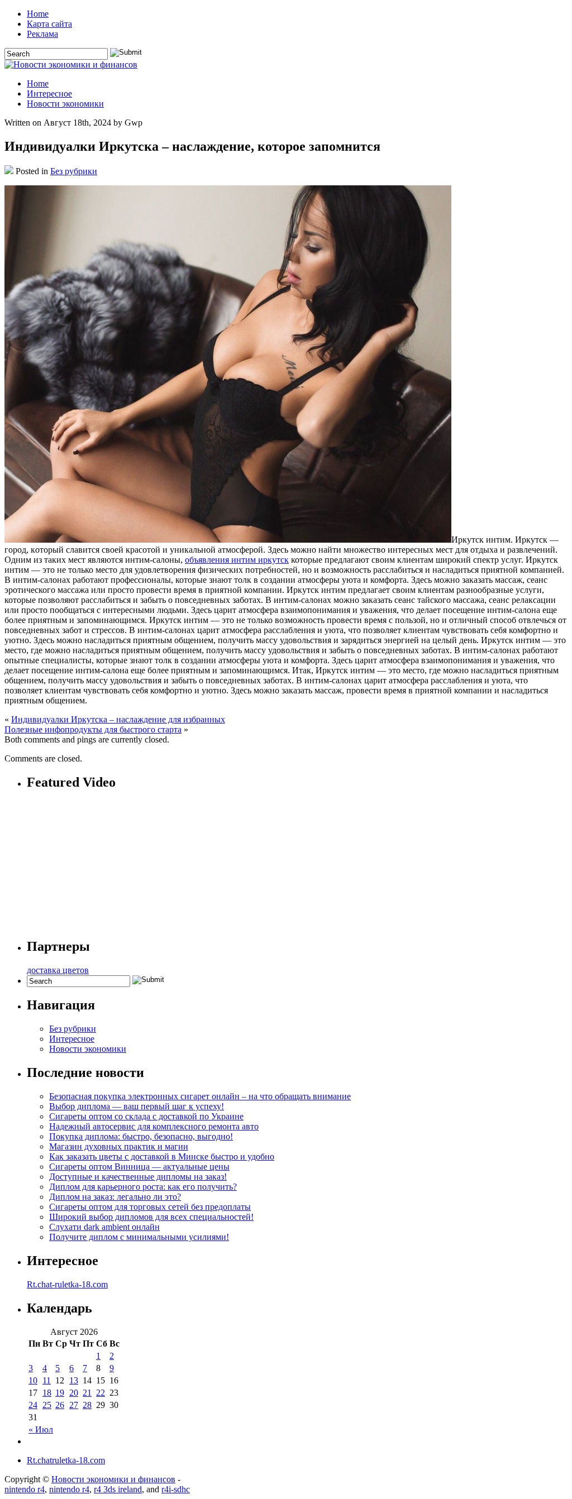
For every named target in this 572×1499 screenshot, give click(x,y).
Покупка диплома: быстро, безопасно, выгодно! (141, 1136)
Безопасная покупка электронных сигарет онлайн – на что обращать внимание (200, 1096)
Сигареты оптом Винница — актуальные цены (139, 1166)
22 (100, 1392)
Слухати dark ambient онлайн (104, 1227)
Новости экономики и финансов (113, 1479)
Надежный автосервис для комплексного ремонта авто (154, 1126)
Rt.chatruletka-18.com (66, 1460)
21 (87, 1392)
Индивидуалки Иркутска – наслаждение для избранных (118, 719)
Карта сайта (49, 23)
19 (59, 1392)
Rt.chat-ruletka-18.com (67, 1284)
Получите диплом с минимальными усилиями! (139, 1237)
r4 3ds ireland (118, 1489)
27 (73, 1405)
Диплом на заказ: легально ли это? (115, 1196)
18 (46, 1392)
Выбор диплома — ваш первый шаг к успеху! (136, 1106)
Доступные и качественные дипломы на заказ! (138, 1176)
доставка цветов (58, 970)
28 (87, 1405)
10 (32, 1380)
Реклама (42, 34)
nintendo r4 (24, 1489)
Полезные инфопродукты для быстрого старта (93, 729)
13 (73, 1380)
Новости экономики (65, 103)
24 (32, 1405)
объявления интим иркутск (237, 559)
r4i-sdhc (175, 1489)
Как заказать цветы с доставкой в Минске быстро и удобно (161, 1156)
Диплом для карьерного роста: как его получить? (143, 1186)
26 (59, 1405)
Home (38, 13)
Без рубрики (73, 171)
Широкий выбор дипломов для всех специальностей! (151, 1217)
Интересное (49, 93)
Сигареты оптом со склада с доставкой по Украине (146, 1116)
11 (46, 1380)
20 (73, 1392)
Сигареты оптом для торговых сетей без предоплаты (150, 1206)
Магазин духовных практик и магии (118, 1146)
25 (46, 1405)
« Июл (40, 1429)
